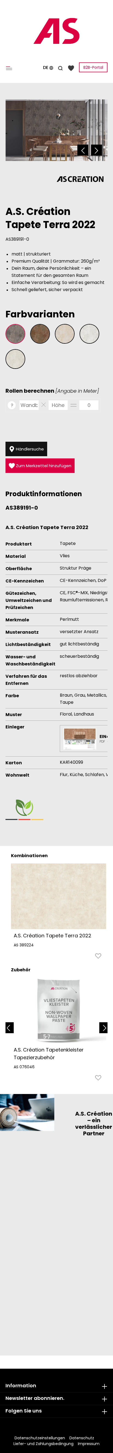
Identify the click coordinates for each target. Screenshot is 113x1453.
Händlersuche (29, 449)
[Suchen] (60, 67)
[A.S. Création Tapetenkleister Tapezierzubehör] (58, 1010)
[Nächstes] (96, 150)
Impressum (89, 1443)
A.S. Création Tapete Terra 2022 (52, 935)
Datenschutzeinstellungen (40, 1438)
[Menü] (10, 67)
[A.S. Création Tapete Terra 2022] (58, 896)
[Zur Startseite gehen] (56, 31)
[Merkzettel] (71, 67)
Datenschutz (81, 1438)
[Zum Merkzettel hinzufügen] (98, 957)
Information (20, 1385)
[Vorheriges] (82, 150)
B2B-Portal (93, 67)
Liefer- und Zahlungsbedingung (43, 1443)
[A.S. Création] (80, 179)
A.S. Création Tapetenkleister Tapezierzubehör (49, 1053)
